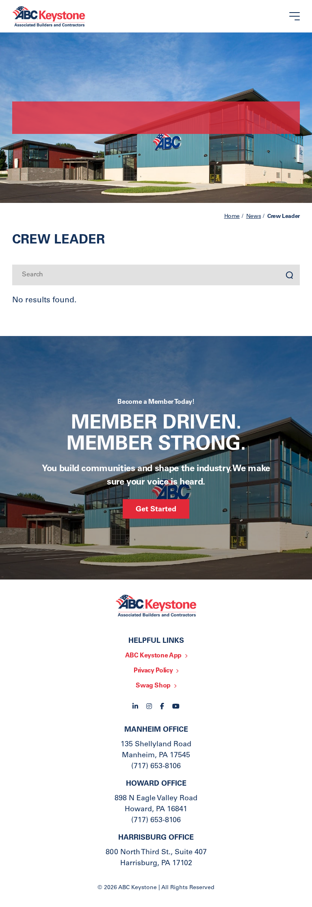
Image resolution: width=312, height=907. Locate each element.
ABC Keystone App (153, 656)
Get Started (156, 509)
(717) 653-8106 (156, 766)
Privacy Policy (153, 671)
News (253, 217)
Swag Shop (153, 686)
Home (232, 217)
